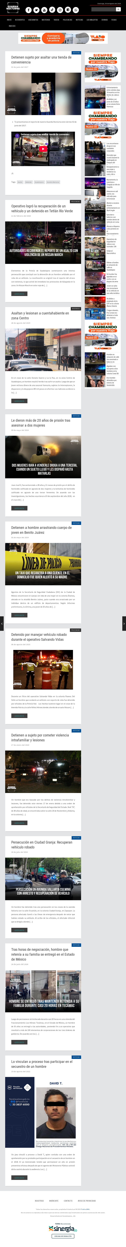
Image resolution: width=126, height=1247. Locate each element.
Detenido (28, 182)
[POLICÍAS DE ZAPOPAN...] (124, 623)
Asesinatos (33, 20)
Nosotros (39, 1201)
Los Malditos (92, 20)
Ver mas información (63, 1236)
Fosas (114, 20)
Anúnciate (53, 1201)
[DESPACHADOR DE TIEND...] (2, 623)
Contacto (68, 1201)
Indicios (12, 26)
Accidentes (20, 20)
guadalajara (39, 182)
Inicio (9, 20)
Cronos (105, 20)
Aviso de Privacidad (87, 1201)
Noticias (79, 20)
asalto (20, 182)
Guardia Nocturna (53, 182)
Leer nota (19, 294)
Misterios (46, 20)
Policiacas (67, 20)
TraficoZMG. (85, 1209)
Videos (56, 20)
